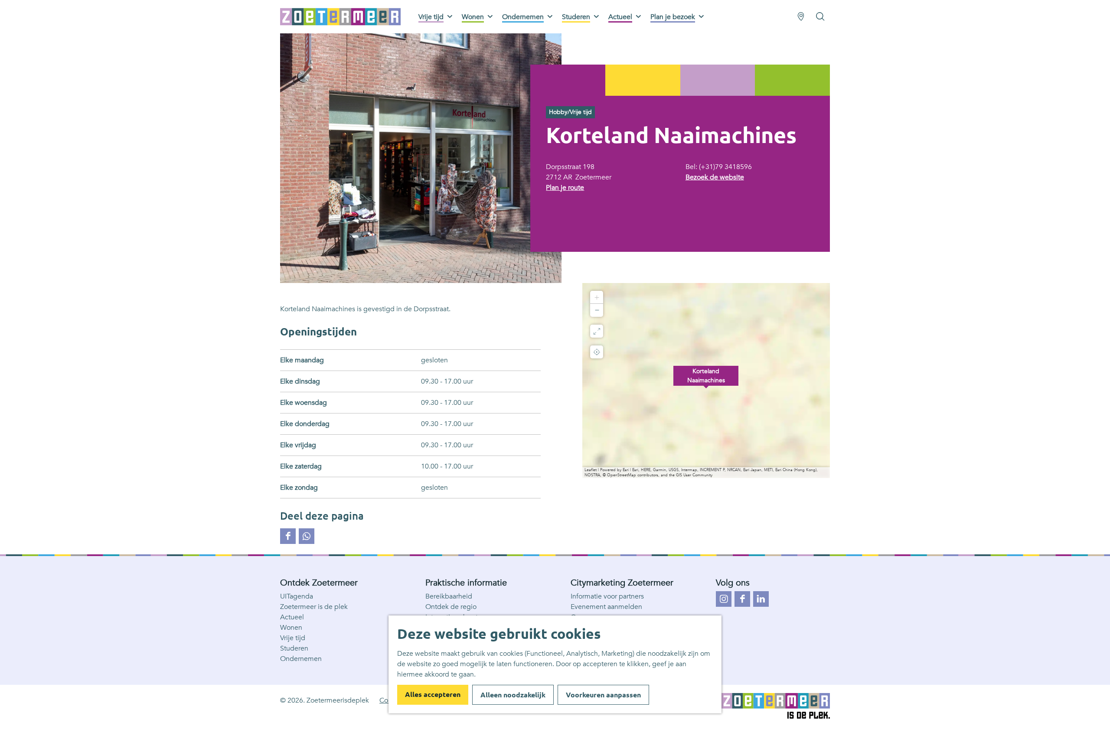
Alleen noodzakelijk (512, 695)
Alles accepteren (432, 694)
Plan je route (565, 187)
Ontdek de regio (451, 607)
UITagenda (296, 596)
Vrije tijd (292, 638)
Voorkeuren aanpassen (603, 695)
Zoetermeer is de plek (314, 607)
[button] (706, 380)
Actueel (292, 617)
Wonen (291, 627)
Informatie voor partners (607, 596)
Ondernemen (301, 659)
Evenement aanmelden (606, 607)
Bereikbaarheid (448, 596)
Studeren (294, 648)
